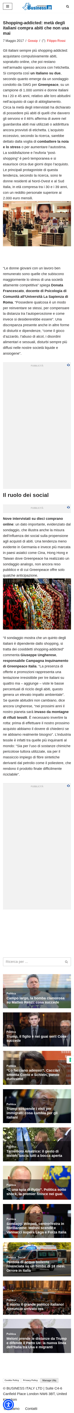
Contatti (31, 1409)
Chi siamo (12, 1409)
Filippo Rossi (56, 40)
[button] (8, 1404)
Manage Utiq (49, 1380)
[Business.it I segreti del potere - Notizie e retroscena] (37, 6)
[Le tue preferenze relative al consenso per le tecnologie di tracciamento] (70, 1059)
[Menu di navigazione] (7, 6)
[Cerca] (67, 6)
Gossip (33, 40)
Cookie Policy (12, 1380)
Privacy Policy (30, 1380)
